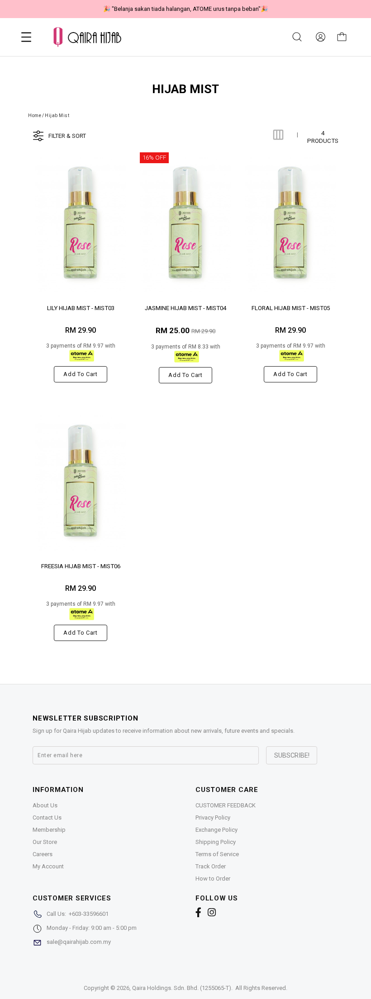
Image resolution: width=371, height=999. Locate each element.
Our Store (45, 842)
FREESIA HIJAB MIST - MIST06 (80, 566)
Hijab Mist (57, 115)
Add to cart (80, 374)
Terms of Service (217, 854)
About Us (45, 805)
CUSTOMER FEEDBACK (225, 805)
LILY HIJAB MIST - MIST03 (80, 308)
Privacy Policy (212, 817)
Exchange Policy (216, 829)
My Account (48, 866)
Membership (49, 829)
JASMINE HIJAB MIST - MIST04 (185, 308)
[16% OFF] (185, 224)
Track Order (210, 866)
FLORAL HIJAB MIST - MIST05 (291, 308)
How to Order (212, 878)
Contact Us (47, 817)
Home (34, 115)
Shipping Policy (215, 842)
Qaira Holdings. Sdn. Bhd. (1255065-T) (181, 988)
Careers (42, 854)
